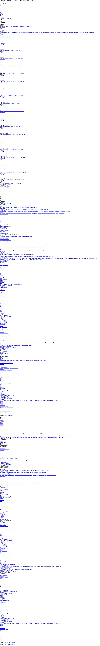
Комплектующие (29, 211)
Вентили (1, 245)
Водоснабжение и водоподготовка (6, 203)
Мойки (87, 32)
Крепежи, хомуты (3, 305)
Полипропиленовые (34, 256)
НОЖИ (1, 280)
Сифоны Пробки (58, 32)
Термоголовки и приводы (18, 254)
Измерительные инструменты (5, 271)
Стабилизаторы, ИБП (4, 406)
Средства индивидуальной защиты (6, 295)
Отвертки (1, 283)
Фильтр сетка (56, 211)
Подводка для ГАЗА (3, 219)
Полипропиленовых (22, 259)
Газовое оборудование (4, 214)
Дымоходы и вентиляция (4, 230)
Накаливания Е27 (37, 400)
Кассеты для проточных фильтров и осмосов (15, 211)
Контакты (5, 181)
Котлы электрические (4, 301)
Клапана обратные (29, 250)
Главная (1, 181)
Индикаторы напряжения (4, 519)
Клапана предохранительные (38, 250)
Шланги (51, 256)
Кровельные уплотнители (4, 239)
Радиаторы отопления (4, 341)
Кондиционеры (2, 560)
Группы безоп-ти (10, 250)
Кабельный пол (10, 345)
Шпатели (1, 517)
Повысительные (19, 213)
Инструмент (2, 262)
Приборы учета (2, 251)
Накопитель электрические (18, 209)
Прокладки (2, 359)
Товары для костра (3, 228)
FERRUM (1, 234)
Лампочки (2, 399)
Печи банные (2, 302)
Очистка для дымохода (4, 356)
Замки (1, 270)
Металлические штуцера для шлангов (59, 258)
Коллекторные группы (36, 247)
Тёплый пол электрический (5, 344)
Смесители (63, 32)
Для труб (1, 385)
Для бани (9, 207)
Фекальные (29, 213)
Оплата (1, 637)
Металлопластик (13, 256)
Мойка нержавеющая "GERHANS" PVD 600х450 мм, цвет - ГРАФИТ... (12, 134)
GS (16, 234)
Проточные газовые (26, 209)
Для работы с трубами (4, 269)
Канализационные (3, 256)
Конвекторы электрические (5, 559)
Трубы (1, 255)
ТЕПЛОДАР (12, 234)
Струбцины (2, 292)
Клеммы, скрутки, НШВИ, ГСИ (5, 397)
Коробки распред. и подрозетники (6, 398)
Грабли (1, 268)
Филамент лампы (58, 400)
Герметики (2, 352)
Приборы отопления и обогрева (5, 329)
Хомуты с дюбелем (3, 322)
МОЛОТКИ (2, 278)
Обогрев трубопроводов (4, 338)
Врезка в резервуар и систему (16, 258)
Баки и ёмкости (2, 206)
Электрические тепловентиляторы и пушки (8, 347)
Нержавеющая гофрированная (21, 256)
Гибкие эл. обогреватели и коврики (6, 557)
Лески (1, 276)
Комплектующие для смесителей (37, 32)
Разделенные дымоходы (4, 465)
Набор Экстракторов (3, 279)
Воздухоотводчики (3, 250)
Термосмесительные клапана (29, 254)
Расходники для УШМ (4, 287)
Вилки (1, 393)
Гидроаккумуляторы (3, 207)
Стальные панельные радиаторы (39, 342)
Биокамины (2, 332)
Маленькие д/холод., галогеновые (22, 400)
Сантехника (2, 31)
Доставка (1, 636)
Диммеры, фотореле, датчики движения (7, 395)
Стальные (40, 256)
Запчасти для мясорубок (4, 224)
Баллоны (1, 441)
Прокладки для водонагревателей (27, 360)
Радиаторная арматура (13, 245)
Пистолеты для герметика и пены (6, 285)
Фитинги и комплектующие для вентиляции (18, 236)
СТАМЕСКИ (2, 290)
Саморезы (2, 317)
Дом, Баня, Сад (2, 220)
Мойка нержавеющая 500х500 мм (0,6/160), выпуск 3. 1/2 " (10, 126)
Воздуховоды (7, 236)
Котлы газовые (2, 524)
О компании (2, 635)
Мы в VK (8, 186)
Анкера (1, 308)
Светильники (2, 405)
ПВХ (28, 256)
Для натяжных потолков (4, 400)
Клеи (1, 354)
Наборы (10, 360)
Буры (1, 267)
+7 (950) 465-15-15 (11, 6)
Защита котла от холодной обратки (19, 250)
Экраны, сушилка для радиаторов (6, 346)
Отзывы (1, 638)
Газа (3, 252)
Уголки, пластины (3, 319)
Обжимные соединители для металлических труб (83, 258)
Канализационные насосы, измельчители (45, 213)
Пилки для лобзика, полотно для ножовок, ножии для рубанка (11, 284)
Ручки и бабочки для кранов (22, 245)
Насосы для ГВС (55, 213)
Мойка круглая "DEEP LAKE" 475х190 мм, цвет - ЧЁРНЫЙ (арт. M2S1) (13, 172)
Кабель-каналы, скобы (4, 396)
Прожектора (47, 400)
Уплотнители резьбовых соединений (6, 363)
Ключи (1, 274)
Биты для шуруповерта (4, 265)
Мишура (8, 226)
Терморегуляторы (29, 345)
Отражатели (52, 32)
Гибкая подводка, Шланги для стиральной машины (17, 32)
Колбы (25, 211)
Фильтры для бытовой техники (64, 211)
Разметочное (2, 286)
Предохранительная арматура (5, 249)
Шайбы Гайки (2, 324)
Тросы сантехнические (69, 32)
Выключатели (2, 394)
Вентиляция (2, 235)
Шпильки (1, 325)
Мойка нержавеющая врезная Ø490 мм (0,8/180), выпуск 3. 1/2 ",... (12, 103)
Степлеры (2, 291)
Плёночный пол (23, 345)
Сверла (1, 289)
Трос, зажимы (53, 250)
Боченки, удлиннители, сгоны (5, 258)
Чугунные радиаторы (49, 342)
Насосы (1, 212)
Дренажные (8, 213)
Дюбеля (1, 311)
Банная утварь (2, 223)
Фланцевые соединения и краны (33, 245)
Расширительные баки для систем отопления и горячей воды (26, 207)
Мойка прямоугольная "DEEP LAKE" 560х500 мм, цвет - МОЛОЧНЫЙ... (13, 42)
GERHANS (2, 66)
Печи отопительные (3, 303)
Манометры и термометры (4, 248)
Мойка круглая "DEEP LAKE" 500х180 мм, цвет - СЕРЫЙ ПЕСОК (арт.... (13, 157)
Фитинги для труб (3, 257)
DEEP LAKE (2, 43)
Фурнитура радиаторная (4, 260)
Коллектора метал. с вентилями (26, 247)
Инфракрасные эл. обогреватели (6, 558)
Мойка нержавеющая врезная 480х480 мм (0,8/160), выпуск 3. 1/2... (12, 111)
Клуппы (1, 273)
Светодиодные (52, 400)
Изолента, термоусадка (4, 353)
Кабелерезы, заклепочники (5, 272)
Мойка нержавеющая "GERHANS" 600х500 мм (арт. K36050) (11, 65)
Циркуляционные (34, 213)
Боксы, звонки (2, 392)
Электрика (2, 387)
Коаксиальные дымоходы (4, 237)
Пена (1, 357)
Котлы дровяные (3, 300)
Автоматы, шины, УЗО (4, 390)
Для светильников (12, 400)
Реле (50, 250)
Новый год (2, 225)
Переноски (43, 400)
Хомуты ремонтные (3, 321)
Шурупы (1, 326)
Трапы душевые (91, 32)
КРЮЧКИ (2, 314)
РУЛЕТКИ (2, 288)
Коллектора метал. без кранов (15, 247)
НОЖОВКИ (2, 282)
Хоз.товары (2, 229)
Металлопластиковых (70, 258)
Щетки (1, 518)
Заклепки (1, 312)
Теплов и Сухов (6, 234)
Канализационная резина (4, 360)
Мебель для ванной (46, 32)
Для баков (2, 310)
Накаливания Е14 (31, 400)
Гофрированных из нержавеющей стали (29, 258)
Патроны (1, 401)
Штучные (44, 360)
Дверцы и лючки (29, 236)
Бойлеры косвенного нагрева (5, 209)
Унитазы (74, 32)
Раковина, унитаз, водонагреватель (6, 316)
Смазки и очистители (4, 361)
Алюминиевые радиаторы (4, 342)
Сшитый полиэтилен (46, 256)
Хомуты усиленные (3, 327)
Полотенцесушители (3, 339)
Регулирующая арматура (4, 253)
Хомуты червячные (3, 323)
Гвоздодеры (2, 492)
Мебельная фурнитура (4, 315)
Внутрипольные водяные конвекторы (26, 342)
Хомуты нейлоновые (3, 320)
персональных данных (20, 179)
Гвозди (1, 328)
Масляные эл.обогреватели (5, 337)
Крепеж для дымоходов (4, 238)
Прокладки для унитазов (38, 360)
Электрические (12, 340)
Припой (1, 358)
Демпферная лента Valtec (4, 384)
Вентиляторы (2, 236)
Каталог (1, 183)
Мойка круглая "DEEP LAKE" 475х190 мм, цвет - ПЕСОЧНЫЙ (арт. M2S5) (13, 73)
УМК (15, 234)
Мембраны (13, 207)
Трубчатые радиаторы (57, 342)
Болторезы (2, 266)
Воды (1, 252)
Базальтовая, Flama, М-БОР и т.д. (6, 383)
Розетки (1, 404)
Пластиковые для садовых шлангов (10, 259)
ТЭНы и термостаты (44, 209)
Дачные (12, 209)
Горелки (1, 218)
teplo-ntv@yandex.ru (5, 185)
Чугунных (40, 259)
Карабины (2, 313)
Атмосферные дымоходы (4, 233)
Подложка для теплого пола (5, 382)
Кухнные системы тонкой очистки (48, 211)
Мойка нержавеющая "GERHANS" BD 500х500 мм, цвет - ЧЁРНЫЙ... (12, 149)
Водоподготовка (3, 210)
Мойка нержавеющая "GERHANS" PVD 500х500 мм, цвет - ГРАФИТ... (12, 141)
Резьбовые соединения (30, 259)
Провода (1, 402)
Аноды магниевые (3, 351)
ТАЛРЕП (1, 318)
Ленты (1, 355)
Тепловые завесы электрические (6, 343)
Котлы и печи (2, 296)
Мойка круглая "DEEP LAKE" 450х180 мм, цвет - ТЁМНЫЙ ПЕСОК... (12, 81)
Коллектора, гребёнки (4, 246)
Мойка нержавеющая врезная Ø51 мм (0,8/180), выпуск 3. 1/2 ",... (11, 50)
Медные (8, 256)
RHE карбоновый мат (4, 345)
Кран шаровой (5, 245)
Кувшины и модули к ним (37, 211)
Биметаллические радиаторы (15, 342)
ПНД (30, 256)
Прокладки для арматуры (16, 360)
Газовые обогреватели (4, 333)
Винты (1, 309)
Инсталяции (28, 32)
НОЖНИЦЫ (2, 281)
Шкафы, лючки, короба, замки (5, 261)
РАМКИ (1, 403)
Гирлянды (2, 226)
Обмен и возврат (18, 183)
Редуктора (12, 254)
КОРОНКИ (2, 275)
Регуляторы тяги (46, 250)
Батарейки (2, 391)
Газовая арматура (3, 442)
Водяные (1, 340)
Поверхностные (13, 213)
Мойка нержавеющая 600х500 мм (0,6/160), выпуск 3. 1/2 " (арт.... (11, 58)
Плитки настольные (3, 227)
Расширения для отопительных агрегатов (7, 304)
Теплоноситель (2, 362)
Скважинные (24, 213)
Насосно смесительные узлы (5, 254)
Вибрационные (2, 213)
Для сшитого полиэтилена (40, 258)
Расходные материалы (4, 348)
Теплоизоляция (2, 379)
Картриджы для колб (3, 211)
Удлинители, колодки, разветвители (6, 407)
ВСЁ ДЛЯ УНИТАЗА (4, 32)
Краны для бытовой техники (44, 245)
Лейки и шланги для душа (81, 32)
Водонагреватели (3, 208)
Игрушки (5, 226)
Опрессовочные (61, 213)
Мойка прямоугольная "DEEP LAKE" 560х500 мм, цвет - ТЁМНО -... (12, 95)
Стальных (36, 259)
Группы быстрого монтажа (5, 247)
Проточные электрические (35, 209)
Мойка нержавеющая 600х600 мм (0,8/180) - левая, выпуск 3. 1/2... (12, 118)
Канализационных (49, 258)
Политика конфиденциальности (8, 183)
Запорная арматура (3, 244)
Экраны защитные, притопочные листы (7, 386)
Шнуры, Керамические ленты (5, 240)
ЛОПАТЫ (2, 277)
